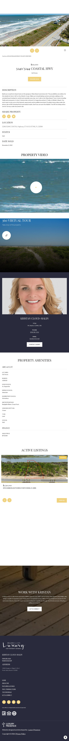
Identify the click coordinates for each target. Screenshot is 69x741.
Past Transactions (9, 689)
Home (4, 680)
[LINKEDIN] (9, 702)
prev (32, 51)
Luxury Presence (34, 730)
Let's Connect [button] (34, 609)
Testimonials (7, 692)
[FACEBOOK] (4, 702)
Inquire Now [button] (34, 79)
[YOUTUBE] (13, 702)
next (37, 51)
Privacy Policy (21, 734)
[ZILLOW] (18, 702)
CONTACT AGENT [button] (34, 344)
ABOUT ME (5, 683)
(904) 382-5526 (34, 332)
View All (62, 500)
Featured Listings (8, 686)
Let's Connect (7, 695)
